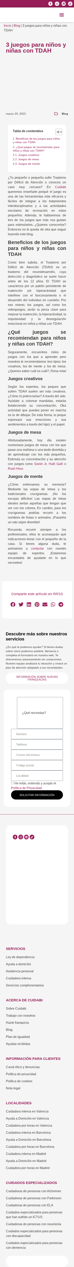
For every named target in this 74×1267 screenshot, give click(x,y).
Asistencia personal (20, 971)
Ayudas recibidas (18, 1044)
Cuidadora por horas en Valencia (29, 1125)
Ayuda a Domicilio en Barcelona (28, 1139)
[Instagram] (57, 4)
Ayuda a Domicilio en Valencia (27, 1118)
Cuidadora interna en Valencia (27, 1111)
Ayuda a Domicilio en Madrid (26, 1161)
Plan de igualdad (18, 1036)
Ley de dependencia (20, 957)
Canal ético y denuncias (23, 1067)
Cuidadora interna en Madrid (26, 1153)
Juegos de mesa (28, 159)
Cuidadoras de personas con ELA (29, 1205)
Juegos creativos (28, 154)
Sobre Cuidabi (16, 1008)
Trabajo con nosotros (20, 1015)
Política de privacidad (21, 1074)
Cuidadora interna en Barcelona (28, 1132)
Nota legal (13, 1088)
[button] (61, 14)
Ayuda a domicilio (18, 964)
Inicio (7, 25)
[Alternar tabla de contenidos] (56, 132)
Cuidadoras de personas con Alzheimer (33, 1191)
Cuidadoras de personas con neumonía (33, 1224)
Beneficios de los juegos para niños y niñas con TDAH (36, 140)
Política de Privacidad (26, 788)
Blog (17, 25)
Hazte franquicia (17, 1022)
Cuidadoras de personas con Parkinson (33, 1198)
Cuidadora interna (18, 978)
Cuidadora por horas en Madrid (28, 1168)
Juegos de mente (29, 163)
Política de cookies (19, 1081)
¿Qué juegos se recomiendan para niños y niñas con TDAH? (36, 148)
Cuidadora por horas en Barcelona (30, 1146)
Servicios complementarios (25, 985)
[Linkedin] (64, 4)
